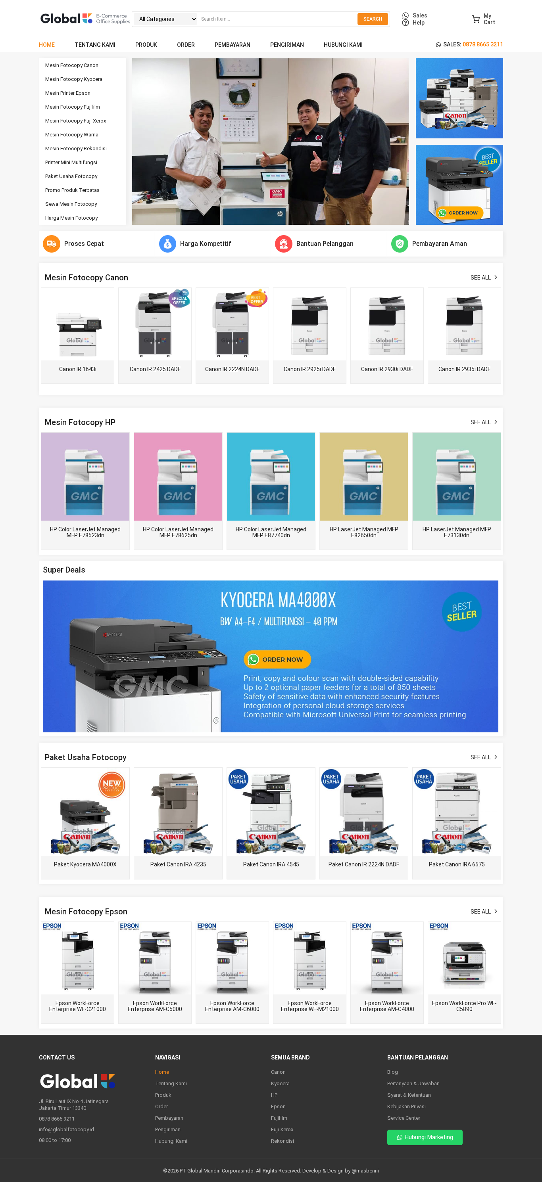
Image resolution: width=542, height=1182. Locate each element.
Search (372, 19)
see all (481, 277)
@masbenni (365, 1171)
